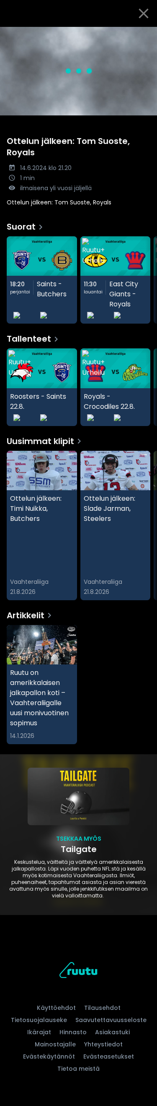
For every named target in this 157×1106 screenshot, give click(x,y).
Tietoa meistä (78, 1068)
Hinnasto (73, 1032)
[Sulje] (143, 13)
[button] (78, 71)
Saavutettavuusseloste (111, 1020)
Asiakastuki (112, 1032)
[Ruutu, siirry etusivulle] (78, 971)
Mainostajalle (55, 1044)
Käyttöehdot (56, 1008)
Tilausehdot (102, 1008)
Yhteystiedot (103, 1044)
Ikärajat (39, 1032)
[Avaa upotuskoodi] (146, 33)
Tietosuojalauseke (39, 1020)
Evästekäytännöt (49, 1056)
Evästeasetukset (108, 1056)
